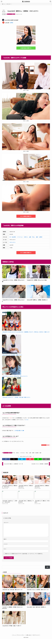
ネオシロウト (9, 14)
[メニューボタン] (1, 1)
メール (5, 544)
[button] (6, 459)
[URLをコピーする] (46, 459)
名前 (5, 539)
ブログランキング (35, 635)
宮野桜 (14, 14)
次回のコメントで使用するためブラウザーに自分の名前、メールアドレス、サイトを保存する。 (24, 553)
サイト (5, 549)
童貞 (37, 237)
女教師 (40, 237)
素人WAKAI (26, 1)
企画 (30, 237)
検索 (47, 567)
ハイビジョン (20, 237)
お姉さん (26, 237)
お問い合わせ (28, 635)
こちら (26, 419)
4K (10, 237)
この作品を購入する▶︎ (19, 430)
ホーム (14, 635)
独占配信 (14, 237)
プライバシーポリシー (21, 635)
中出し (33, 237)
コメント (6, 522)
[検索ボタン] (50, 1)
